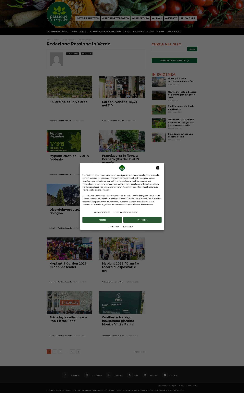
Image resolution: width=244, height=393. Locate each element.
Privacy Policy (128, 226)
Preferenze (142, 219)
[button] (157, 168)
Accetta (102, 219)
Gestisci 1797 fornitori (101, 212)
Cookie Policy (114, 226)
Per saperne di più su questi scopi (125, 212)
